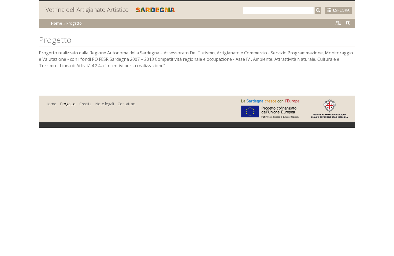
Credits (85, 103)
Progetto (68, 103)
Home (56, 23)
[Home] (110, 11)
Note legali (104, 103)
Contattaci (127, 103)
